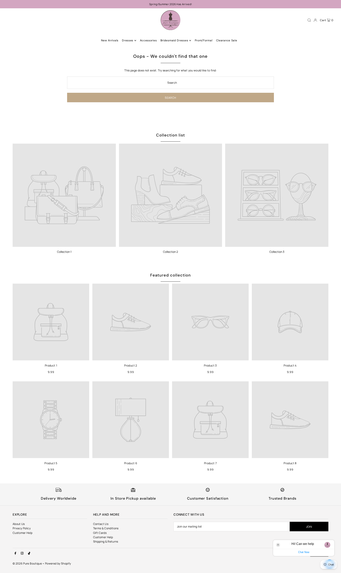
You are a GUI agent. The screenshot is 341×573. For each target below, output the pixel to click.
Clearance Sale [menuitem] (226, 40)
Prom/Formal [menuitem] (204, 40)
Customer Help (23, 533)
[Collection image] (64, 195)
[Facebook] (15, 553)
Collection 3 (276, 252)
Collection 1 (64, 252)
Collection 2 (170, 252)
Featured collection (170, 275)
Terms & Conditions (106, 528)
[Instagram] (22, 553)
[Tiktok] (29, 553)
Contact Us (101, 524)
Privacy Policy (22, 528)
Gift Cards (100, 533)
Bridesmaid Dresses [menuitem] (174, 40)
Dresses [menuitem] (127, 40)
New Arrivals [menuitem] (109, 40)
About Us (19, 524)
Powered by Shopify (58, 563)
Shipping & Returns (105, 541)
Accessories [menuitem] (148, 40)
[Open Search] (309, 20)
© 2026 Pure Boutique (27, 563)
